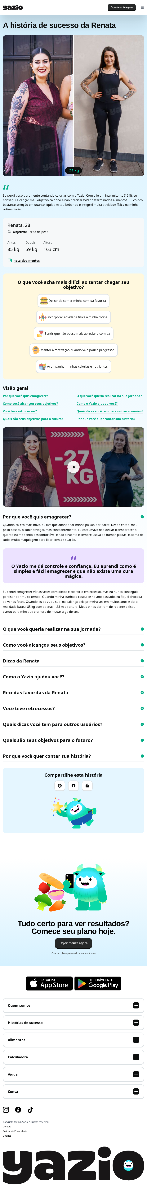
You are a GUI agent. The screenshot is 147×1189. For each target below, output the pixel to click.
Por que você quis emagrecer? (25, 396)
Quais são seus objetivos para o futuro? (33, 419)
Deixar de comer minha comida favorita (77, 301)
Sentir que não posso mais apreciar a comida (77, 333)
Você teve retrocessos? (20, 411)
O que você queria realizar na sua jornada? (109, 396)
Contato (7, 1126)
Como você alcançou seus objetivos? (30, 403)
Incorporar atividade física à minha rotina (77, 317)
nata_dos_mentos (27, 260)
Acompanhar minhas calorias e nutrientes (77, 366)
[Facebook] (73, 785)
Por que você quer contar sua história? (106, 419)
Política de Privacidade (15, 1131)
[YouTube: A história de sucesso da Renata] (73, 467)
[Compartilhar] (87, 785)
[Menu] (142, 7)
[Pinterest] (59, 785)
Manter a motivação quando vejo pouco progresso (77, 350)
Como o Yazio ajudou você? (97, 403)
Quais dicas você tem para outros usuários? (110, 411)
